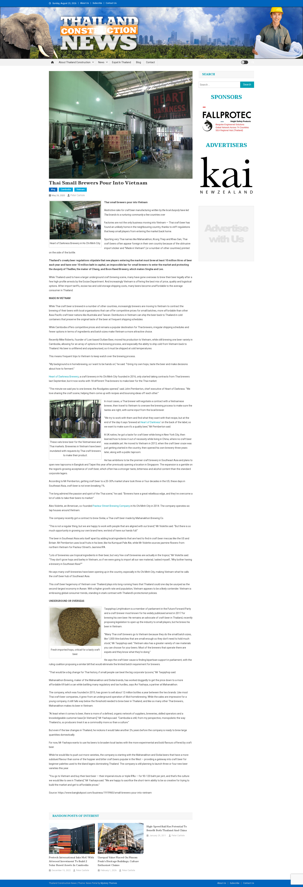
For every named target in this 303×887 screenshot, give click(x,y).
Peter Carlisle (77, 195)
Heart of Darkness (150, 422)
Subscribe (97, 3)
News (101, 62)
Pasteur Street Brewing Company (111, 505)
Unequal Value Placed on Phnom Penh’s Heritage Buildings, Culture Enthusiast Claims (118, 861)
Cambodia (66, 189)
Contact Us (111, 3)
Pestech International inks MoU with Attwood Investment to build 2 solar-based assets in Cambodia (71, 861)
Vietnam (80, 189)
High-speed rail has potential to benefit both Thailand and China (167, 828)
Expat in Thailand (121, 62)
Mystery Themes (109, 883)
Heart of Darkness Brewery (64, 376)
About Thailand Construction (74, 62)
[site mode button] (244, 62)
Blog (138, 62)
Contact (150, 62)
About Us (84, 3)
